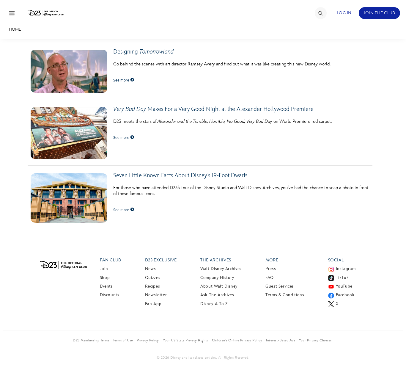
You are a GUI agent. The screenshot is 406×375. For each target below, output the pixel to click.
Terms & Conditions (284, 294)
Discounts (109, 294)
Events (106, 286)
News (150, 268)
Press (270, 268)
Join (104, 268)
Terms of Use (123, 340)
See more (121, 80)
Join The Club (379, 13)
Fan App (153, 303)
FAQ (269, 277)
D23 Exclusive (161, 260)
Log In (344, 13)
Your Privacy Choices (315, 340)
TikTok (342, 277)
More (271, 260)
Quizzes (152, 277)
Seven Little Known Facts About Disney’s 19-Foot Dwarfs (180, 175)
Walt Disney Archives (221, 268)
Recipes (152, 286)
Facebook (345, 294)
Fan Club (110, 260)
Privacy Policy (148, 340)
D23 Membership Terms (91, 340)
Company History (217, 277)
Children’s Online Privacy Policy (237, 340)
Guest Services (279, 286)
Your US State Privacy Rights (185, 340)
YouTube (344, 286)
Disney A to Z (213, 303)
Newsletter (156, 294)
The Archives (215, 260)
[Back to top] (394, 358)
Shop (105, 277)
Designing (143, 51)
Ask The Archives (217, 294)
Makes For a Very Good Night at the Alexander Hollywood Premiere (213, 109)
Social (336, 260)
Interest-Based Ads (280, 340)
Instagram (346, 268)
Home (15, 29)
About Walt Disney (218, 286)
